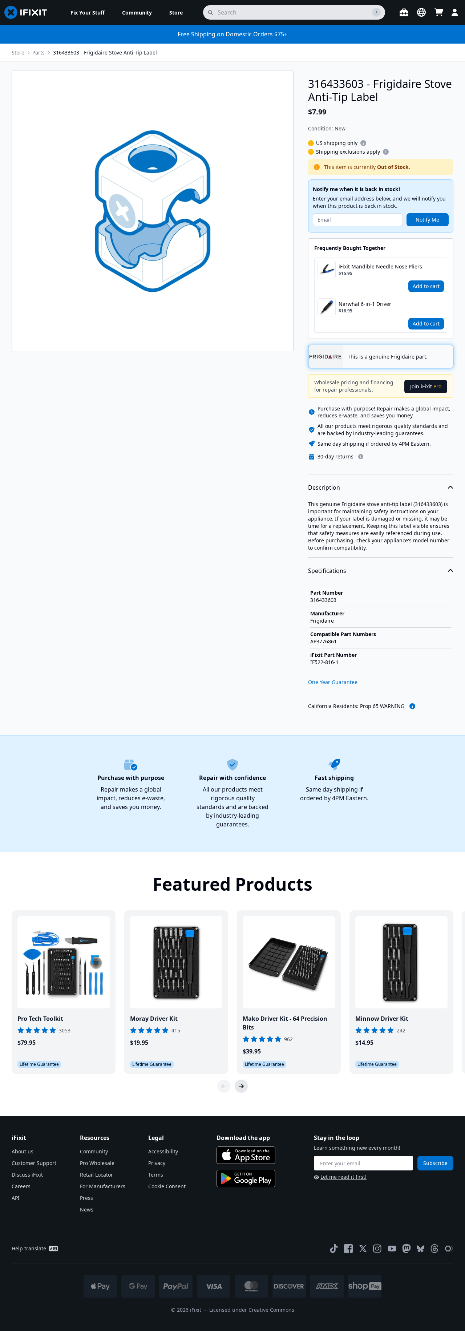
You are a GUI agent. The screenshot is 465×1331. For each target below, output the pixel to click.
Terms (155, 1174)
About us (22, 1151)
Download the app (243, 1138)
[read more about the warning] (412, 706)
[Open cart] (439, 12)
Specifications (327, 571)
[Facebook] (348, 1248)
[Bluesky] (420, 1249)
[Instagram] (377, 1248)
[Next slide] (241, 1086)
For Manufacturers (102, 1186)
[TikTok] (333, 1248)
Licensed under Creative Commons (251, 1309)
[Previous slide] (223, 1086)
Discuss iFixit (27, 1174)
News (86, 1209)
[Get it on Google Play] (246, 1178)
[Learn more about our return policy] (361, 456)
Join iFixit (425, 386)
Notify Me (427, 219)
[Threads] (434, 1248)
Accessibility (163, 1151)
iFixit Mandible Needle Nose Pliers (380, 266)
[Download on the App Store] (246, 1155)
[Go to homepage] (28, 12)
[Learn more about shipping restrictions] (363, 143)
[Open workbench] (404, 12)
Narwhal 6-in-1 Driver (365, 303)
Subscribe (435, 1163)
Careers (21, 1186)
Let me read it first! (343, 1176)
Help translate (29, 1248)
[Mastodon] (406, 1248)
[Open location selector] (421, 12)
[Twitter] (363, 1248)
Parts (38, 52)
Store (18, 52)
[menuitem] (87, 12)
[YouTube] (392, 1248)
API (16, 1197)
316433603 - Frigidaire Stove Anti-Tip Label (105, 52)
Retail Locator (96, 1174)
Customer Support (34, 1163)
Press (86, 1197)
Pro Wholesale (97, 1163)
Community (94, 1151)
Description (324, 487)
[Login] (455, 12)
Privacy (156, 1163)
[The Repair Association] (449, 1248)
